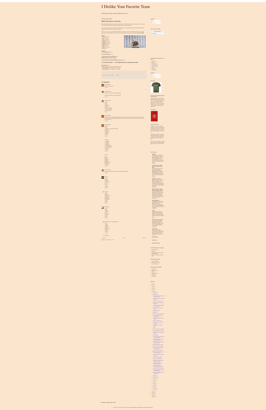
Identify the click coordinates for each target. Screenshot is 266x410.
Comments (154, 23)
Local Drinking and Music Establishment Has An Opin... (158, 366)
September (154, 376)
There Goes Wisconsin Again (157, 301)
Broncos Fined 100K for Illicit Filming (158, 308)
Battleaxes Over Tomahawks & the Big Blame (158, 303)
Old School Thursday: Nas (157, 320)
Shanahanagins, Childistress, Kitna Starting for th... (158, 373)
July (153, 380)
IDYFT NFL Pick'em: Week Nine (158, 368)
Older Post (144, 237)
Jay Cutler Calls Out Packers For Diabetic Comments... (158, 361)
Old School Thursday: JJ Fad (157, 357)
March (154, 386)
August (154, 378)
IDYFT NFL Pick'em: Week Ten (158, 345)
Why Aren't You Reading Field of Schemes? (158, 318)
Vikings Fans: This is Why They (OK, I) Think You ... (158, 348)
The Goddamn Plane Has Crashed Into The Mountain (158, 370)
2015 (153, 283)
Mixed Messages (155, 334)
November (154, 294)
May (153, 383)
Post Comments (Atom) (110, 239)
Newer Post (104, 237)
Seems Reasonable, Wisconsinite (158, 330)
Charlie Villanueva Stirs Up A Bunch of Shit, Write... (158, 363)
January (154, 389)
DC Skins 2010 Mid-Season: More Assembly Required (158, 337)
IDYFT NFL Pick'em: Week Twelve (159, 313)
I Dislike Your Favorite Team (125, 6)
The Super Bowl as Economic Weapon (158, 325)
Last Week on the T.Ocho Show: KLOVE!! (158, 323)
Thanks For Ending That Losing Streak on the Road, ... (158, 340)
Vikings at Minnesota (156, 310)
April (154, 385)
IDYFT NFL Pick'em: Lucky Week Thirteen (158, 299)
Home (124, 237)
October (154, 375)
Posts (153, 20)
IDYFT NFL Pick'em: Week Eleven (158, 329)
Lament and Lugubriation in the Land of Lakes (158, 316)
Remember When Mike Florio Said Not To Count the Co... (158, 352)
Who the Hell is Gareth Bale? (157, 358)
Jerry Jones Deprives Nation (157, 350)
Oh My (154, 327)
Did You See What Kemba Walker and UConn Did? (158, 306)
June (153, 381)
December (154, 292)
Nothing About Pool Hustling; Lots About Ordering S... (158, 342)
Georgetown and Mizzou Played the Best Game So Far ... (159, 296)
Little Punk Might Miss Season (158, 344)
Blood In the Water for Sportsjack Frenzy (158, 333)
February (154, 388)
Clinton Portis (155, 312)
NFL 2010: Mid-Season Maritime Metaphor (158, 355)
